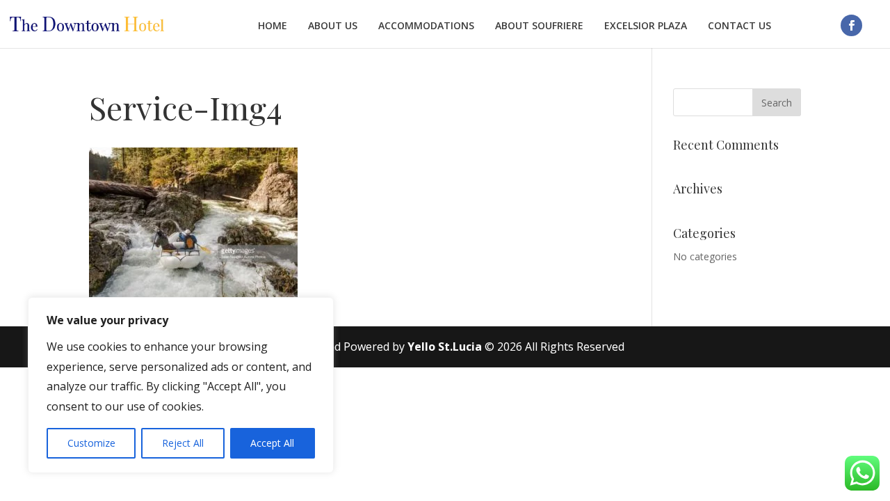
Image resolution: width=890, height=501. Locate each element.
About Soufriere (539, 26)
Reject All (183, 443)
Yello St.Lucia (444, 346)
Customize (91, 443)
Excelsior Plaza (645, 26)
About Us (332, 26)
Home (272, 26)
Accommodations (426, 26)
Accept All (272, 443)
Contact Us (739, 26)
